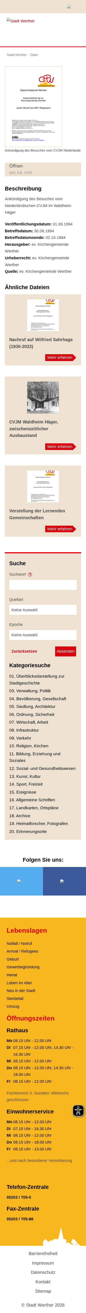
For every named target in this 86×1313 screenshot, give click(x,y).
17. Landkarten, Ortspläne (34, 807)
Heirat (12, 975)
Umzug (13, 1006)
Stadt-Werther (17, 55)
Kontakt (43, 1281)
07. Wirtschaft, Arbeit (28, 722)
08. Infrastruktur (24, 730)
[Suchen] (70, 6)
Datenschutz (43, 1272)
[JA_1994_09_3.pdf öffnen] (33, 106)
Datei (34, 55)
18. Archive (19, 815)
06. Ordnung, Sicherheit (31, 714)
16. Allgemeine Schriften (32, 800)
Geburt (13, 959)
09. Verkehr (20, 738)
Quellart (16, 599)
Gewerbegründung (23, 967)
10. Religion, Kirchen (29, 746)
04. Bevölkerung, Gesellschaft (37, 698)
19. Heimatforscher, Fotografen (38, 823)
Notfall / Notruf (19, 943)
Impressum (43, 1263)
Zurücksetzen (24, 651)
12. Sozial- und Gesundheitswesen (42, 768)
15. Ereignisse (22, 792)
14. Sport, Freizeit (26, 784)
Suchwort (18, 574)
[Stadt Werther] (21, 21)
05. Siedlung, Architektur (32, 706)
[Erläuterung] (30, 573)
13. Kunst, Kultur (25, 776)
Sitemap (43, 1291)
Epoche (16, 624)
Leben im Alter (19, 983)
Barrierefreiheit (43, 1253)
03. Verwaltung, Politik (30, 690)
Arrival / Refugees (22, 951)
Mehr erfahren (59, 357)
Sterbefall (15, 998)
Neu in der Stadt (21, 990)
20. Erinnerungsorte (28, 831)
